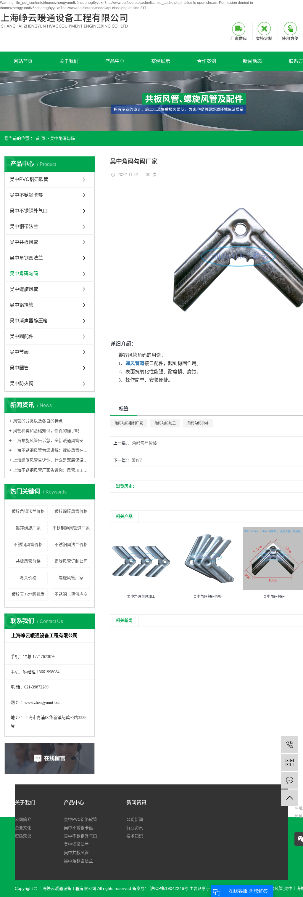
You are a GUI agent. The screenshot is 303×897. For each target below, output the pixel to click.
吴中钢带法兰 (24, 226)
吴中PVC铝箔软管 (29, 179)
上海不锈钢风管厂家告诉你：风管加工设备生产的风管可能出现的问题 (51, 470)
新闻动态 (252, 61)
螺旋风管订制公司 (71, 561)
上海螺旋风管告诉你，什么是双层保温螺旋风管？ (51, 460)
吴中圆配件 (21, 336)
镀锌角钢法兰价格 (28, 511)
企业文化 (23, 827)
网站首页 (23, 61)
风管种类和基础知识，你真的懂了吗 (46, 430)
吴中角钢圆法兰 (26, 257)
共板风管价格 (28, 561)
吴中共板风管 (24, 242)
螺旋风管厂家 (71, 577)
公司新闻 (134, 819)
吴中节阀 (19, 352)
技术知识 (134, 836)
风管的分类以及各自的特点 (38, 421)
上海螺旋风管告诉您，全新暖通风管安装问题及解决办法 (51, 440)
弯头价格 (28, 577)
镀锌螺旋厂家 (28, 528)
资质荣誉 (23, 836)
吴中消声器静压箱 (29, 320)
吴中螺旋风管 (24, 289)
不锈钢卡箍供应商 (71, 594)
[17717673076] (289, 744)
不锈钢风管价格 (28, 544)
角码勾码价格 (198, 423)
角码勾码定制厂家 (129, 423)
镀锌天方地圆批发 (28, 594)
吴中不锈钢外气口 (29, 210)
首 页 (40, 138)
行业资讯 (134, 827)
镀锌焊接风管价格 (71, 511)
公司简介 (23, 819)
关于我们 (68, 61)
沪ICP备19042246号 (169, 888)
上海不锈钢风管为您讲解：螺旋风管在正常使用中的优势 (51, 450)
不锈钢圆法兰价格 (71, 544)
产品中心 (114, 61)
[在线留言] (289, 780)
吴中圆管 (19, 367)
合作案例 (206, 61)
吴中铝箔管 (21, 304)
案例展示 (160, 61)
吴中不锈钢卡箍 (26, 195)
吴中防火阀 (21, 383)
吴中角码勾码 (62, 138)
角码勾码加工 (165, 423)
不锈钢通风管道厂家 (71, 528)
